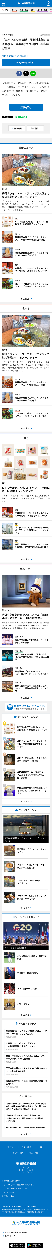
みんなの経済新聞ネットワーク (26, 1223)
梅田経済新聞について (12, 1181)
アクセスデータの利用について (15, 1188)
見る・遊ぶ (24, 10)
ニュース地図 (7, 34)
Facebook (22, 1170)
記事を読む (26, 107)
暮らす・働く (42, 10)
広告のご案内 (9, 1196)
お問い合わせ (9, 1192)
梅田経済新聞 (26, 3)
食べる (14, 10)
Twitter (30, 1170)
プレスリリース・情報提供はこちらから (19, 1185)
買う (32, 10)
